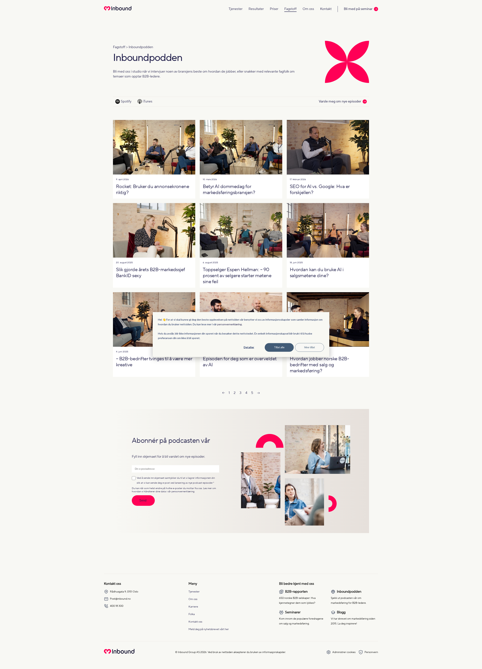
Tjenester (236, 9)
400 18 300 (116, 606)
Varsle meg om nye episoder (340, 101)
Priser (274, 9)
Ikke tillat (309, 347)
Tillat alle (279, 347)
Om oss (308, 9)
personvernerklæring (229, 324)
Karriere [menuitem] (193, 606)
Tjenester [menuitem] (194, 591)
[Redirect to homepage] (117, 11)
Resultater (256, 9)
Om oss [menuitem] (192, 599)
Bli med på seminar (358, 9)
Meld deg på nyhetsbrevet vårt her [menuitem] (208, 629)
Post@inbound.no (120, 599)
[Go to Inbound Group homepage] (119, 653)
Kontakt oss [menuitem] (195, 621)
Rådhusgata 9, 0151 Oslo (124, 591)
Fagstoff (290, 9)
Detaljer (249, 347)
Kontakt (326, 9)
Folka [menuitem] (191, 614)
